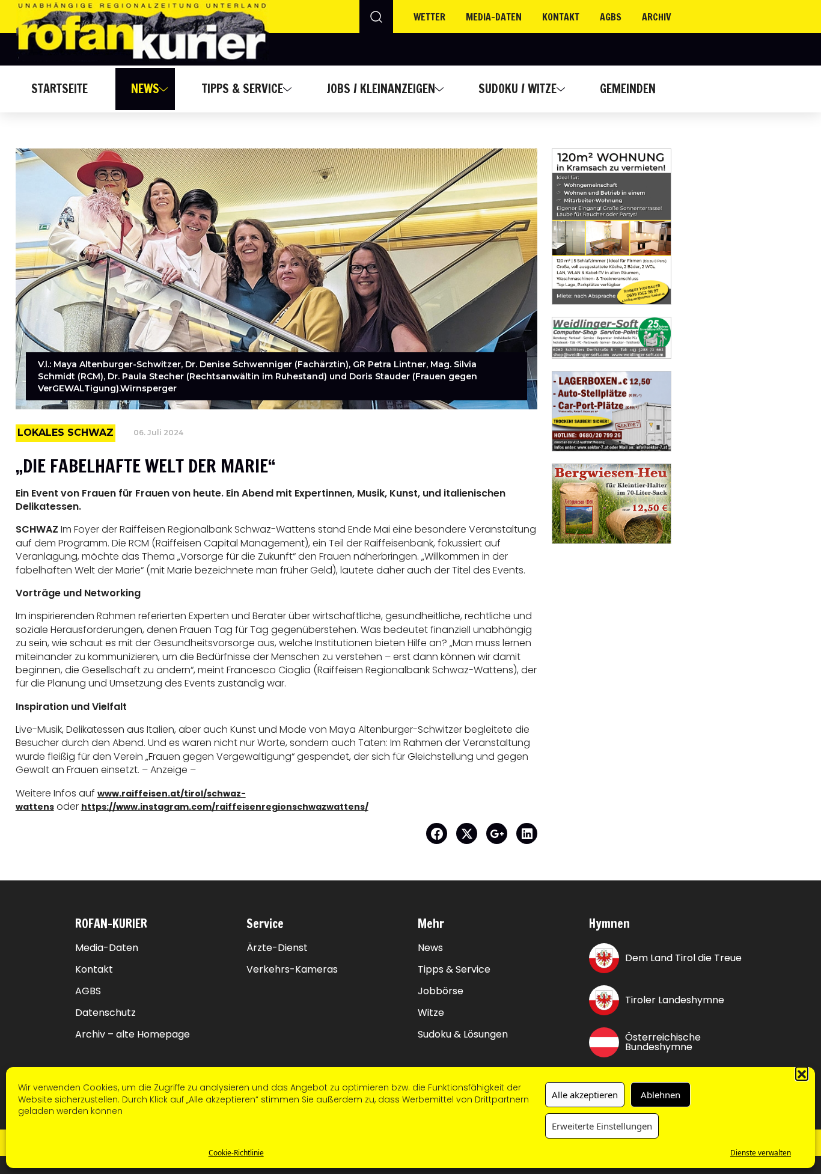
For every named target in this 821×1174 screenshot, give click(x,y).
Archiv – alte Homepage (132, 1034)
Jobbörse (440, 991)
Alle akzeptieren (585, 1095)
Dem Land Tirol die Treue (683, 958)
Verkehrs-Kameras (292, 969)
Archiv (656, 16)
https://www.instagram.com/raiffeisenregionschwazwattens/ (224, 807)
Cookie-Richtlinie (236, 1153)
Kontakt (560, 16)
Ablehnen (660, 1095)
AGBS (610, 16)
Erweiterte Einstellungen (602, 1126)
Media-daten (494, 16)
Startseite (59, 88)
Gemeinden (628, 88)
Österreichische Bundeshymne (663, 1042)
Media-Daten (106, 948)
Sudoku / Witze (517, 88)
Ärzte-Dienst (277, 948)
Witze (431, 1013)
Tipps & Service (242, 88)
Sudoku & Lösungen (463, 1034)
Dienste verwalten (760, 1153)
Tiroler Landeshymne (674, 1000)
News (145, 88)
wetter (429, 16)
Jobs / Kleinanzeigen (380, 88)
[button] (802, 1073)
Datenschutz (105, 1013)
